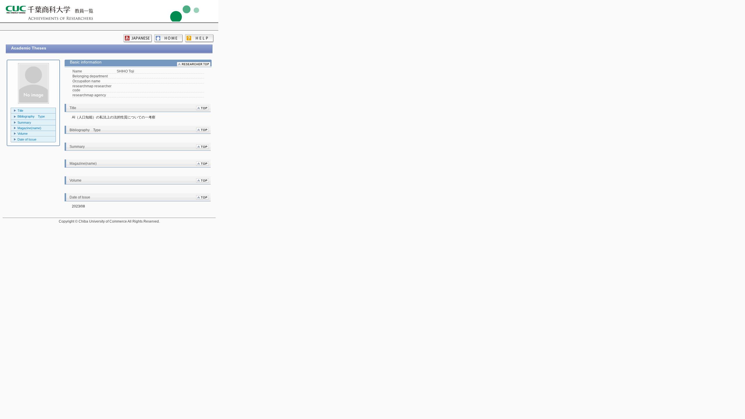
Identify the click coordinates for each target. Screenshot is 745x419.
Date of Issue (26, 139)
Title (20, 110)
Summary (24, 122)
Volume (22, 133)
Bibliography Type (31, 116)
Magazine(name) (29, 128)
